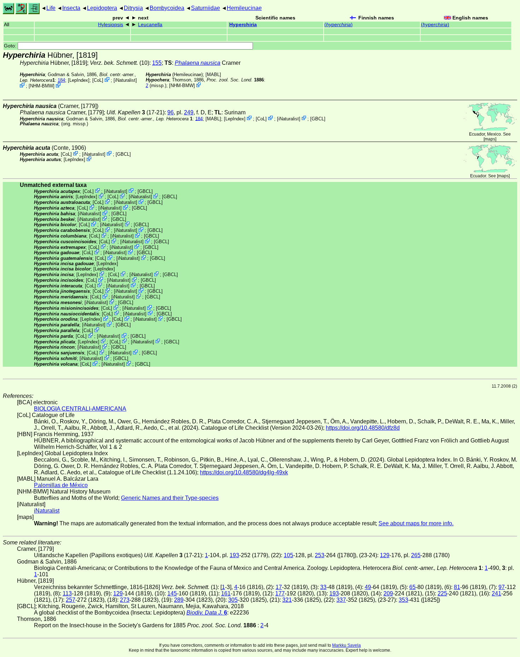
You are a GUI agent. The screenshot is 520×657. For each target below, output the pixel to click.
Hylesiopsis (110, 24)
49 (368, 587)
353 (403, 600)
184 (61, 80)
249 (188, 112)
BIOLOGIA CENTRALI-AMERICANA (80, 409)
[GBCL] (317, 118)
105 (288, 555)
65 (412, 587)
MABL (213, 74)
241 (496, 593)
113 (67, 593)
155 (157, 63)
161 (226, 593)
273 (124, 600)
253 (319, 555)
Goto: (11, 45)
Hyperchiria (243, 24)
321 (287, 600)
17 (279, 587)
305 (233, 600)
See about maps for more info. (416, 523)
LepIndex (78, 80)
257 (70, 600)
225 (442, 593)
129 (384, 555)
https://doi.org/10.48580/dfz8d (363, 428)
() (338, 24)
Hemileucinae (244, 8)
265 (416, 555)
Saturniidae (205, 8)
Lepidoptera (102, 8)
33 (323, 587)
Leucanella (150, 24)
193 (234, 555)
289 (179, 600)
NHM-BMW (41, 85)
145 (172, 593)
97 (501, 587)
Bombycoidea (167, 8)
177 (280, 593)
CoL (98, 80)
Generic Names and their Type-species (170, 498)
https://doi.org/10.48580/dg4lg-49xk (244, 472)
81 (457, 587)
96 (170, 112)
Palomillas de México (61, 485)
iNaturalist (125, 80)
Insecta (71, 8)
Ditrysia (133, 8)
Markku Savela (346, 645)
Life (51, 8)
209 (388, 593)
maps (490, 139)
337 (341, 600)
